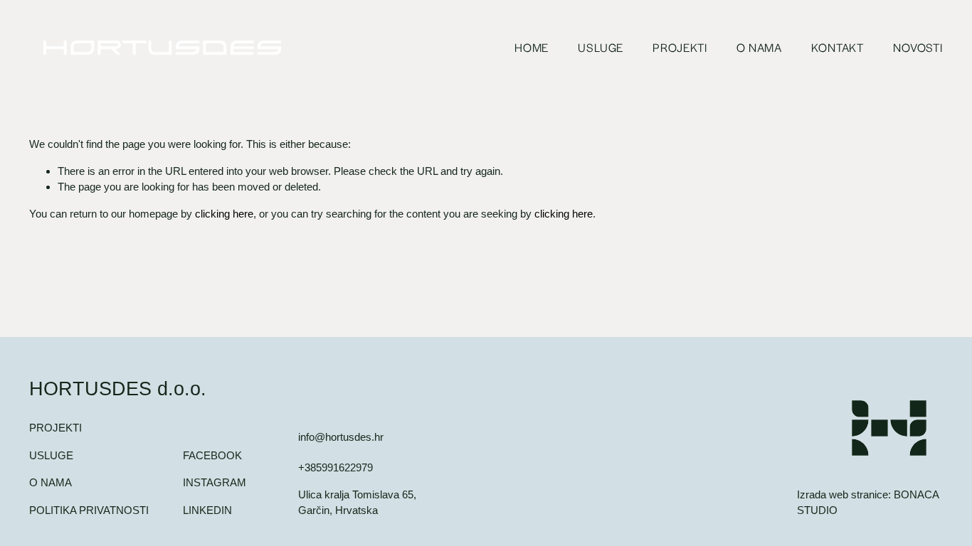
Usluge (600, 47)
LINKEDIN (207, 510)
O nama (759, 47)
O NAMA (50, 482)
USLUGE (51, 455)
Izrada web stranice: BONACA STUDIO (868, 501)
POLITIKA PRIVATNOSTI (89, 510)
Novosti (918, 47)
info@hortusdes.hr (341, 437)
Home (531, 47)
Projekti (680, 47)
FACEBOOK (212, 455)
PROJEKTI (55, 428)
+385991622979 (335, 467)
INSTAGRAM (214, 482)
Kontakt (837, 47)
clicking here (224, 214)
